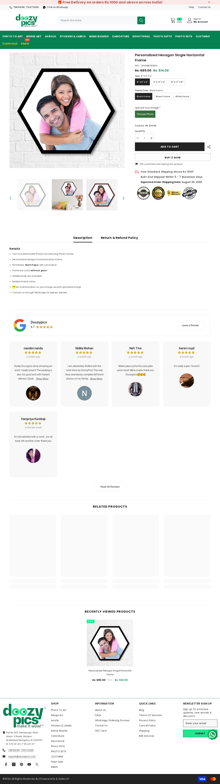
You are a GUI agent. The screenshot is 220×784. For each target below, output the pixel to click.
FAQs (191, 7)
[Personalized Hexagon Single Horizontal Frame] (110, 643)
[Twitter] (37, 764)
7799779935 (32, 7)
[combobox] (97, 20)
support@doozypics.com (22, 756)
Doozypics (39, 322)
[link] (32, 581)
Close (209, 2)
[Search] (101, 20)
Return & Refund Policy (119, 238)
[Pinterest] (21, 764)
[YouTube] (29, 764)
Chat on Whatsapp (57, 7)
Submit (200, 733)
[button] (211, 733)
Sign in (197, 19)
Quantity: (140, 131)
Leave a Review (190, 325)
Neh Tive (135, 348)
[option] (67, 110)
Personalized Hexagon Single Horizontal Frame (110, 672)
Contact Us (204, 7)
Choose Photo (145, 114)
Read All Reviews (110, 486)
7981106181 (19, 7)
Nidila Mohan (84, 348)
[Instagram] (13, 764)
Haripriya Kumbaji (33, 419)
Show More (42, 378)
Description (82, 238)
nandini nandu (33, 348)
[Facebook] (6, 764)
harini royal (186, 348)
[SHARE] (208, 147)
